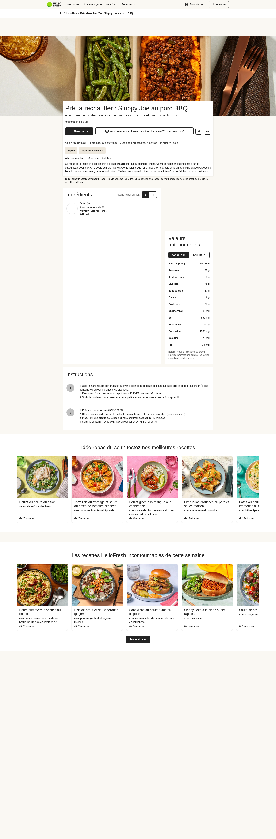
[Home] (60, 13)
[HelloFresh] (54, 4)
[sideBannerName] (189, 207)
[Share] (207, 131)
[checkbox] (66, 122)
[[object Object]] (198, 131)
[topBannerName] (138, 27)
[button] (195, 4)
